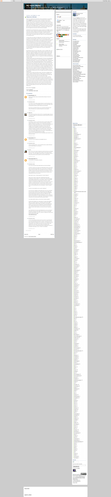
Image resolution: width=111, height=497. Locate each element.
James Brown (76, 305)
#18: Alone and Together (76, 59)
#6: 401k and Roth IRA (76, 46)
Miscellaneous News (76, 77)
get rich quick (76, 258)
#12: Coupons (75, 53)
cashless (75, 178)
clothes (75, 182)
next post (33, 87)
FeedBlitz (78, 468)
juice (74, 308)
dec (74, 207)
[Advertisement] (39, 12)
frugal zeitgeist (31, 137)
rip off (75, 399)
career (75, 173)
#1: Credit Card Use (76, 41)
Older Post (52, 234)
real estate (75, 384)
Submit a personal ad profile (66, 27)
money (75, 333)
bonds (75, 163)
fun (74, 255)
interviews (75, 293)
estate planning (31, 90)
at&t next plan (76, 150)
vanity (75, 444)
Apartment (75, 144)
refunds (75, 387)
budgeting (75, 169)
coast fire (75, 185)
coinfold (75, 188)
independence (76, 284)
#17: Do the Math (75, 58)
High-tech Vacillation (76, 70)
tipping (75, 434)
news (75, 352)
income (75, 283)
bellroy (75, 157)
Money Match (76, 334)
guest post (75, 267)
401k (74, 131)
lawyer (75, 311)
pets (74, 365)
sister (75, 412)
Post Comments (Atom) (32, 236)
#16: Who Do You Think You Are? (78, 57)
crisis (75, 204)
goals (75, 262)
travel (75, 437)
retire (75, 393)
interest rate (76, 290)
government (76, 264)
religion (75, 390)
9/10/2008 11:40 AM (32, 216)
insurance (75, 287)
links (74, 315)
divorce (75, 214)
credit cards (76, 202)
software (75, 416)
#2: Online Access (76, 42)
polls (74, 368)
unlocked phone (76, 440)
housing (75, 280)
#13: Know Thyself (76, 54)
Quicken (75, 381)
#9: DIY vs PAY (75, 49)
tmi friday (75, 435)
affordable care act (77, 138)
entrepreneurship (76, 226)
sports (75, 421)
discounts (75, 211)
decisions (75, 208)
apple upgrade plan (77, 147)
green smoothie (76, 265)
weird (75, 450)
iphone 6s (75, 302)
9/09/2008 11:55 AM (32, 110)
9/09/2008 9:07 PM (31, 141)
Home (39, 234)
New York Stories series (76, 65)
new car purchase (77, 347)
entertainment (76, 224)
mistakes (75, 330)
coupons (75, 199)
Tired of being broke (32, 158)
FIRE (75, 243)
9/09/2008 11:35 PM (32, 156)
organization (76, 356)
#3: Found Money (75, 43)
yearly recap (76, 456)
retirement (75, 394)
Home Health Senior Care (33, 214)
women (75, 453)
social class (76, 415)
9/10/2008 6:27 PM (31, 228)
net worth (75, 346)
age (74, 140)
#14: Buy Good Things (76, 55)
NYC (74, 353)
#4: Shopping (75, 44)
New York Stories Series (78, 350)
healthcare (75, 271)
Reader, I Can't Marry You (77, 78)
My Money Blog (61, 40)
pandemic (75, 359)
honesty (75, 277)
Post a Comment (28, 230)
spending (75, 418)
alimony (75, 143)
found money (76, 249)
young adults (76, 457)
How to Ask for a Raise (76, 67)
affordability (75, 137)
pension (75, 362)
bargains (75, 154)
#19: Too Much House (76, 60)
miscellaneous (76, 328)
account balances (76, 134)
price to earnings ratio (77, 375)
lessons (75, 314)
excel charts (76, 229)
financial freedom (76, 240)
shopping (75, 409)
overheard (75, 358)
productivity (76, 378)
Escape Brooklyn (31, 95)
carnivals (75, 175)
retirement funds (76, 396)
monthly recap (76, 337)
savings (75, 406)
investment (75, 296)
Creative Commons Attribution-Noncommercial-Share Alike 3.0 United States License (79, 477)
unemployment (76, 438)
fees (74, 239)
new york (75, 349)
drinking (75, 217)
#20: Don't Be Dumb (76, 61)
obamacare (75, 355)
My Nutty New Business (76, 68)
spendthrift (75, 419)
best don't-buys (76, 160)
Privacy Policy (75, 482)
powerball (75, 371)
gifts (74, 261)
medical (75, 325)
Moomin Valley (61, 44)
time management (76, 432)
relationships (76, 388)
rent (74, 391)
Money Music (75, 69)
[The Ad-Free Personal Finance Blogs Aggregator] (60, 49)
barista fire (75, 156)
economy (75, 221)
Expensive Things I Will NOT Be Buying (79, 76)
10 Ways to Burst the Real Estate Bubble (79, 74)
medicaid (75, 324)
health (37, 90)
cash (74, 176)
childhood (75, 181)
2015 (74, 128)
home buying (76, 274)
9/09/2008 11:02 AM (32, 99)
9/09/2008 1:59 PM (31, 135)
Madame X (78, 17)
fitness (75, 245)
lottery (75, 318)
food (74, 248)
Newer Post (26, 234)
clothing (75, 184)
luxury (75, 321)
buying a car (76, 172)
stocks (75, 425)
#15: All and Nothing (76, 56)
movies (75, 340)
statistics (75, 422)
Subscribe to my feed (79, 13)
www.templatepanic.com (76, 481)
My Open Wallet (33, 5)
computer (75, 195)
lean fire (75, 312)
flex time (75, 246)
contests (75, 198)
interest (75, 289)
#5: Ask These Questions (77, 45)
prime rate (75, 377)
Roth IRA (75, 400)
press (75, 372)
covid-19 (75, 201)
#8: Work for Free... (76, 48)
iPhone (75, 299)
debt (74, 205)
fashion (75, 236)
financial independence (77, 242)
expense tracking (76, 230)
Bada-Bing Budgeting (76, 79)
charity (75, 179)
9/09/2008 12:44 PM (32, 118)
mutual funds (76, 343)
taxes (75, 428)
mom (74, 331)
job (74, 306)
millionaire (75, 327)
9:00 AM (30, 89)
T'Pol (29, 112)
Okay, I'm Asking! (75, 81)
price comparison (76, 374)
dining (75, 210)
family (35, 90)
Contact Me (78, 14)
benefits (75, 159)
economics (75, 220)
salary (75, 403)
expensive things (76, 233)
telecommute (76, 431)
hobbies (75, 273)
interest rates (76, 292)
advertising (75, 135)
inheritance (75, 286)
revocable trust (76, 397)
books (75, 166)
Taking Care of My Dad (31, 17)
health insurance (76, 270)
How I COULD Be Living (76, 75)
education (75, 223)
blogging (75, 162)
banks (75, 153)
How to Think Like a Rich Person (78, 80)
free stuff (75, 251)
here (85, 26)
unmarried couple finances (78, 441)
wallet (75, 447)
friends (75, 252)
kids (74, 309)
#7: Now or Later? (75, 47)
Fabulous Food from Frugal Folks (78, 66)
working (75, 454)
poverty (75, 369)
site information (76, 413)
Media (77, 15)
